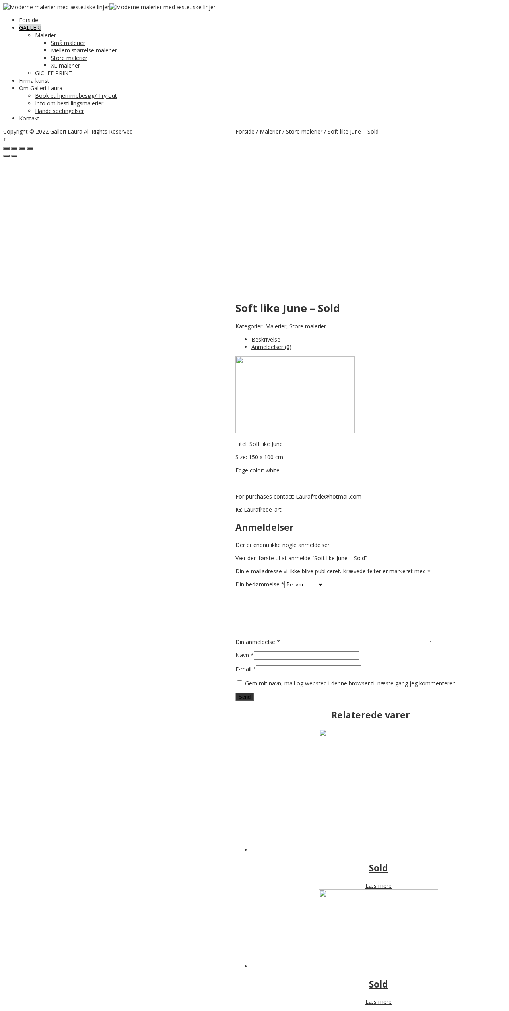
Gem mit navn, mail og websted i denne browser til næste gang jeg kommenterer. (350, 683)
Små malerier (68, 43)
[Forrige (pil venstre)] (6, 156)
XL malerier (65, 65)
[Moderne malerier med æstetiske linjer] (56, 7)
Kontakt (29, 118)
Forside (28, 20)
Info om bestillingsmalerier (69, 103)
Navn (244, 655)
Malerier (45, 35)
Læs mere (378, 885)
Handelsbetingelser (59, 110)
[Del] (14, 148)
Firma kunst (34, 80)
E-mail (245, 669)
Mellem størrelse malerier (84, 50)
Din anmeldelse (257, 642)
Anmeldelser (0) (271, 347)
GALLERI (30, 27)
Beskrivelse (265, 339)
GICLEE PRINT (53, 73)
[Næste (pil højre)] (14, 156)
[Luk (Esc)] (6, 148)
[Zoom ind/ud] (30, 148)
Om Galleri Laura (40, 88)
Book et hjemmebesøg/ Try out (76, 95)
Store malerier (69, 58)
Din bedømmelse (259, 584)
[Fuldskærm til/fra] (22, 148)
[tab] (378, 339)
